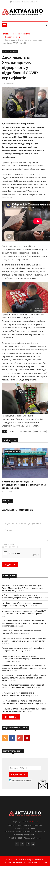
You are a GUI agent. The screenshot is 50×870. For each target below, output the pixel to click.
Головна (5, 34)
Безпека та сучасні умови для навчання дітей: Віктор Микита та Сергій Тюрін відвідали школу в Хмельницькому (23, 588)
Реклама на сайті (31, 862)
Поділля (26, 34)
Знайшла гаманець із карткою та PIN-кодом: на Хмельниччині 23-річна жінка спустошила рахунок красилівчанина (24, 623)
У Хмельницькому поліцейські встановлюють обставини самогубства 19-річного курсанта (24, 485)
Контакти (43, 862)
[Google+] (28, 844)
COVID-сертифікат (24, 431)
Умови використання (13, 862)
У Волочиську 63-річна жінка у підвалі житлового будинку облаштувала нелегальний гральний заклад (24, 677)
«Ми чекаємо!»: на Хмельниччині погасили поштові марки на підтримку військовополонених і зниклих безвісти (24, 668)
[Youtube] (33, 844)
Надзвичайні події (13, 37)
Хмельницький (40, 431)
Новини (16, 34)
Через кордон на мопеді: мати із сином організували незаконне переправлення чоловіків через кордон (23, 658)
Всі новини (10, 717)
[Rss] (17, 844)
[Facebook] (22, 844)
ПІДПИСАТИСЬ (18, 774)
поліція (12, 431)
